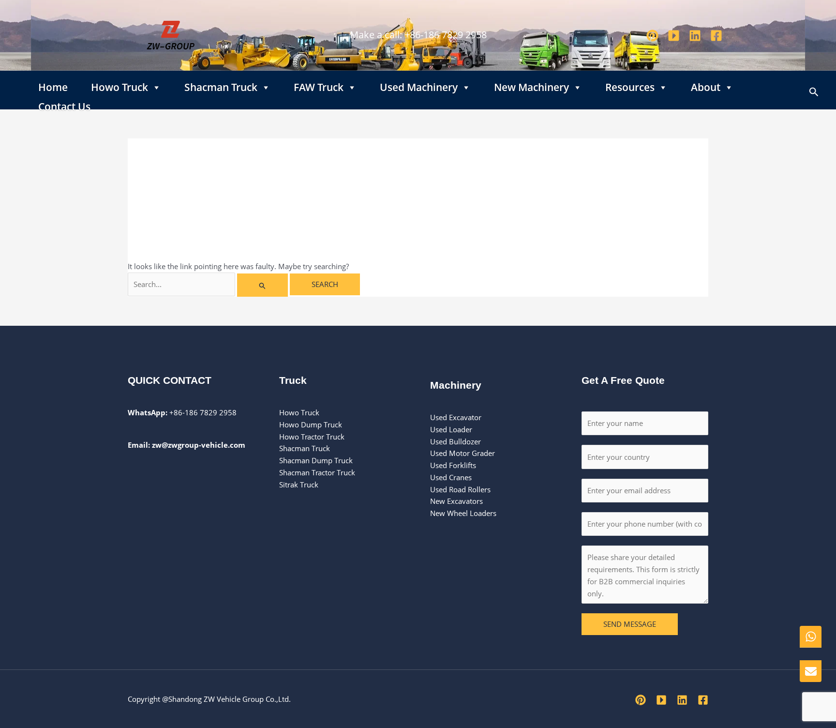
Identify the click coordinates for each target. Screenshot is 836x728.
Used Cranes (451, 477)
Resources (630, 85)
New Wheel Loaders (463, 513)
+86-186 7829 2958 (445, 34)
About (705, 85)
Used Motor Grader (462, 453)
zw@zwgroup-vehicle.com (198, 445)
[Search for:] (209, 284)
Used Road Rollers (460, 489)
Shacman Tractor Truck (317, 472)
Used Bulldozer (456, 441)
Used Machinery (419, 85)
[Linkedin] (695, 36)
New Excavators (456, 501)
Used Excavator (455, 417)
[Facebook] (716, 36)
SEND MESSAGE (629, 624)
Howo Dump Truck (310, 424)
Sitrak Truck (298, 484)
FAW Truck (318, 85)
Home (53, 85)
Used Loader (451, 429)
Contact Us (64, 104)
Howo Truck (119, 85)
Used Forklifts (454, 465)
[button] (814, 90)
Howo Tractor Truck (311, 436)
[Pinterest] (652, 36)
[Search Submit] (262, 285)
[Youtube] (674, 36)
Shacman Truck (220, 85)
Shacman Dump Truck (316, 460)
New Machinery (531, 85)
